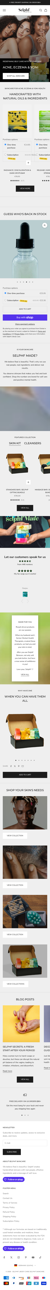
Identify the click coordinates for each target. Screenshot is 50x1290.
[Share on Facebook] (11, 766)
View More (25, 188)
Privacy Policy (9, 1207)
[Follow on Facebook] (4, 1257)
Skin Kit (15, 443)
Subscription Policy (11, 1221)
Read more (7, 1071)
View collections (15, 984)
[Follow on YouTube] (33, 1257)
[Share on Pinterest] (19, 766)
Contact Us (7, 1198)
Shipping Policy (9, 1216)
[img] (25, 561)
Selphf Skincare (37, 1272)
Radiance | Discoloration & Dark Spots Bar (17, 171)
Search (6, 1193)
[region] (25, 1101)
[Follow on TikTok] (40, 1257)
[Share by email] (23, 766)
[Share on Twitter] (15, 766)
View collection (15, 835)
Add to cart (25, 309)
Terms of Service (10, 1202)
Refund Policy (9, 1212)
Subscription (13, 156)
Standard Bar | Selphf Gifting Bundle (17, 491)
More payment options (25, 324)
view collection (15, 934)
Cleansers (32, 443)
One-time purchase (11, 146)
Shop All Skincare (16, 76)
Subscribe (12, 1152)
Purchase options (10, 139)
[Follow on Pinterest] (25, 1257)
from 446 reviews (25, 564)
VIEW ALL (25, 674)
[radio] (5, 144)
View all (25, 508)
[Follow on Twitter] (11, 1257)
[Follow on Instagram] (18, 1257)
